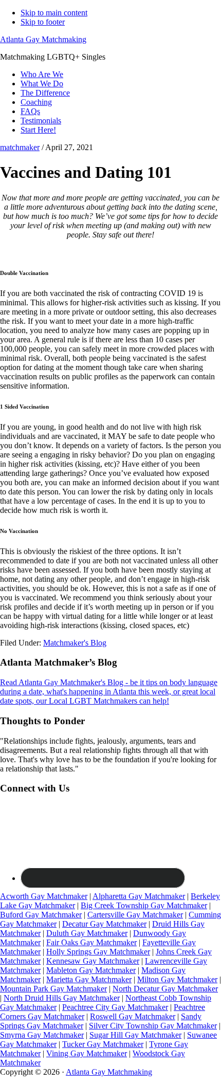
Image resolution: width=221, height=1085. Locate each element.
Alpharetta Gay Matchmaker (139, 896)
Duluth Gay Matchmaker (86, 933)
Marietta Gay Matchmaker (89, 979)
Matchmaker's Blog (74, 642)
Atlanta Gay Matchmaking (43, 39)
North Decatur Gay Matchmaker (165, 988)
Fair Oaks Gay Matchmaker (91, 942)
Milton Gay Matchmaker (177, 979)
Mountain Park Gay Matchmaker (53, 988)
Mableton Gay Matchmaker (91, 970)
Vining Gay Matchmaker (86, 1053)
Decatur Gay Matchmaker (104, 924)
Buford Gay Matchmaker (41, 914)
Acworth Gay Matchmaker (43, 896)
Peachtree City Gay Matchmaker (115, 1007)
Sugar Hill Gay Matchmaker (135, 1035)
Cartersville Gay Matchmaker (135, 914)
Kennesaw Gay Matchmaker (92, 961)
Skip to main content (54, 12)
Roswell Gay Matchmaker (132, 1016)
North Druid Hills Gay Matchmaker (62, 998)
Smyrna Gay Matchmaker (42, 1035)
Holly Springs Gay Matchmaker (98, 951)
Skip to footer (43, 21)
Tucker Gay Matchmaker (102, 1044)
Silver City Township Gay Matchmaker (153, 1025)
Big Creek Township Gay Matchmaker (144, 905)
